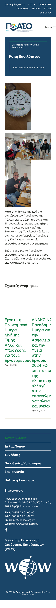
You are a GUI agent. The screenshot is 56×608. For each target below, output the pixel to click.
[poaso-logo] (19, 22)
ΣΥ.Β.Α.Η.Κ (45, 12)
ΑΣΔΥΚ (31, 4)
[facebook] (6, 530)
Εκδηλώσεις (18, 47)
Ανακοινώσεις (31, 44)
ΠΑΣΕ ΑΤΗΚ (44, 4)
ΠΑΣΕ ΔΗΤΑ (22, 8)
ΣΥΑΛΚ (47, 8)
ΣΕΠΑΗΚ (36, 8)
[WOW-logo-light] (28, 557)
